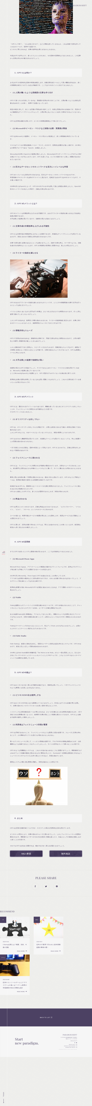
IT (11, 17)
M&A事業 (26, 897)
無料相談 (65, 897)
